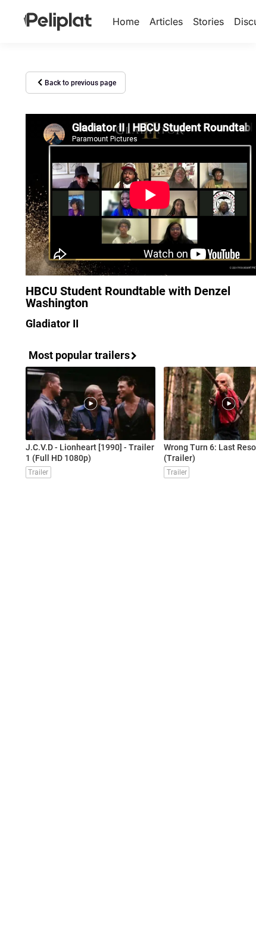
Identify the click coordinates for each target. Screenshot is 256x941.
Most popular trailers (79, 355)
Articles (166, 21)
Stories (208, 21)
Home (126, 21)
